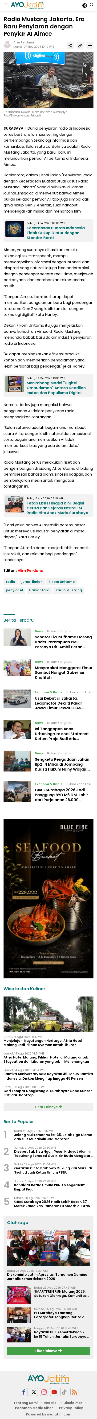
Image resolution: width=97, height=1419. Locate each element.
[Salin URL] (80, 45)
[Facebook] (24, 1392)
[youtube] (54, 1392)
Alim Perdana (23, 42)
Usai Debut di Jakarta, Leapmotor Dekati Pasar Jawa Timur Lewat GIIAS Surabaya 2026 (58, 706)
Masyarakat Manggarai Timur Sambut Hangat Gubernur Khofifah (64, 672)
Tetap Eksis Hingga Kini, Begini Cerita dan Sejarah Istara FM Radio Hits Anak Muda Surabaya (57, 508)
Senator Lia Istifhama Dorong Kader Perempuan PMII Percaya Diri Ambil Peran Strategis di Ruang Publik (63, 644)
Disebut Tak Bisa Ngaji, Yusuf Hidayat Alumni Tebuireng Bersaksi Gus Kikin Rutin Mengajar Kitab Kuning (52, 1153)
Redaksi (50, 1402)
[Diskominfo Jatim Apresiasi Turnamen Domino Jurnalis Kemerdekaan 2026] (48, 1248)
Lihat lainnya (46, 1351)
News (39, 631)
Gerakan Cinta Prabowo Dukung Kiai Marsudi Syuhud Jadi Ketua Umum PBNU (53, 1170)
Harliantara (39, 590)
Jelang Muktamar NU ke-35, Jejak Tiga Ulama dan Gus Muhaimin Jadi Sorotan (53, 1137)
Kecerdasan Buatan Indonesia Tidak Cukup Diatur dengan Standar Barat (56, 232)
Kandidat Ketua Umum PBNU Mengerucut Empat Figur (49, 1187)
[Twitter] (34, 1392)
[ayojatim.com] (27, 5)
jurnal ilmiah (32, 581)
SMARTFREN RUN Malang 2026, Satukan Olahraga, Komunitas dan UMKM (60, 1293)
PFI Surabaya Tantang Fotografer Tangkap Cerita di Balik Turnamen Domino (59, 1315)
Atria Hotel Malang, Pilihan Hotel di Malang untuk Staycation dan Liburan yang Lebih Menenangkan (46, 1059)
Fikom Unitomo (62, 581)
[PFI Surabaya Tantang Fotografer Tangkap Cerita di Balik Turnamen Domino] (19, 1315)
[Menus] (6, 5)
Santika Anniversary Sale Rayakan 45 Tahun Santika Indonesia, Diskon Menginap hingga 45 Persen (48, 1076)
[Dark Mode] (84, 5)
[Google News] (64, 1392)
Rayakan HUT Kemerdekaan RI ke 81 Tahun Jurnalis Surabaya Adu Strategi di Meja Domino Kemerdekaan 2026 (60, 1334)
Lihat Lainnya (46, 1107)
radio (10, 581)
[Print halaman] (89, 45)
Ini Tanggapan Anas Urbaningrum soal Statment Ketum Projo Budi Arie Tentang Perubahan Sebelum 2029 (63, 738)
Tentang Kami (25, 1402)
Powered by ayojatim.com (48, 1414)
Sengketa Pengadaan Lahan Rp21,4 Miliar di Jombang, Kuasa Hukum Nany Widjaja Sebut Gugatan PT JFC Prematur (62, 769)
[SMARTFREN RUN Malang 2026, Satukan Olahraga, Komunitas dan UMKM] (19, 1295)
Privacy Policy (71, 1408)
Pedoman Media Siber (34, 1408)
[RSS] (74, 1392)
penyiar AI (14, 590)
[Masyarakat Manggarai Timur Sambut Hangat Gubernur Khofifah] (17, 670)
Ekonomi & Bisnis (48, 692)
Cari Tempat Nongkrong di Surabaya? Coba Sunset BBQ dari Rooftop (48, 1093)
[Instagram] (44, 1392)
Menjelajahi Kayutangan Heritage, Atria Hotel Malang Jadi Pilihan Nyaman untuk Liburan (43, 1043)
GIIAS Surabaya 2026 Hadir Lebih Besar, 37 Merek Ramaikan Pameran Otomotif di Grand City (53, 1204)
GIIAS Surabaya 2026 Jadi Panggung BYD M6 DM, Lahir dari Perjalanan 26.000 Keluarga (61, 797)
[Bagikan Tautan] (70, 45)
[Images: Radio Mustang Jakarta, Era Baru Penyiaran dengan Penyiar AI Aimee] (48, 79)
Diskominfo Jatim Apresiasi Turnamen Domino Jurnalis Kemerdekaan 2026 (47, 1276)
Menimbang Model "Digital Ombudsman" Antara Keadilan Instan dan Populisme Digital (56, 387)
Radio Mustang (69, 590)
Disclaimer (73, 1402)
